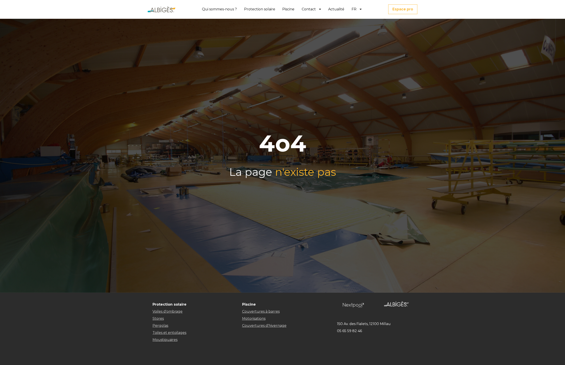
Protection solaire (259, 9)
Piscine (288, 9)
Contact (309, 9)
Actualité (336, 9)
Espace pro (402, 9)
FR (354, 9)
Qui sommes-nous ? (219, 9)
